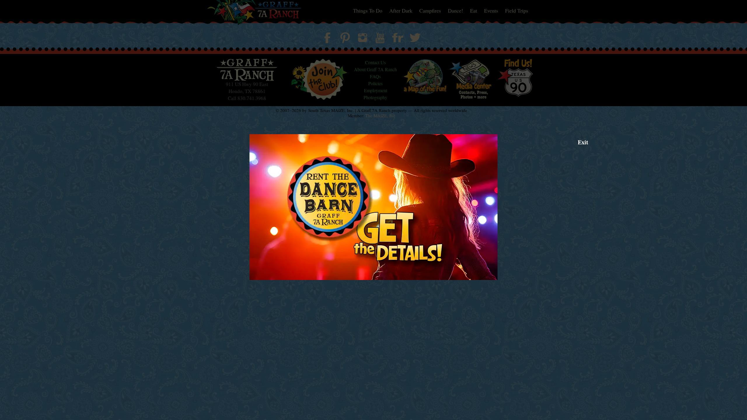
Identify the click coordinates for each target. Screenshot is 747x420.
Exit (583, 142)
